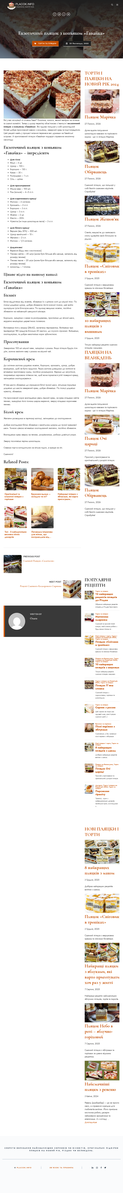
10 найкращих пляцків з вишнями (98, 326)
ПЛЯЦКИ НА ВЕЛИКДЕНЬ (98, 355)
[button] (112, 4)
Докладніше (91, 1122)
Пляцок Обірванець (96, 169)
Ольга (33, 618)
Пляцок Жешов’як (102, 219)
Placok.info (24, 1168)
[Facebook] (54, 14)
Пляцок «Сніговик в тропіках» (102, 268)
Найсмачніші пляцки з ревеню (100, 1086)
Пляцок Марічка (100, 117)
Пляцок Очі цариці (96, 441)
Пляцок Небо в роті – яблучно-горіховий (99, 1031)
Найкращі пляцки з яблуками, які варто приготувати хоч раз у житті (102, 974)
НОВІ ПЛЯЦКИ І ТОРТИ (102, 831)
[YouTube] (68, 14)
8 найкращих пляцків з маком (99, 870)
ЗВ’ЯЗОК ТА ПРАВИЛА (61, 1168)
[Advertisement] (102, 532)
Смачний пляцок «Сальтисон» (38, 560)
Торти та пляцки (47, 43)
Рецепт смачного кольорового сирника (40, 586)
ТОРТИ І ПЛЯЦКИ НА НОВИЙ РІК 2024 (102, 78)
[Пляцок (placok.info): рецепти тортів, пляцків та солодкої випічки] (19, 5)
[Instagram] (63, 14)
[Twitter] (59, 14)
